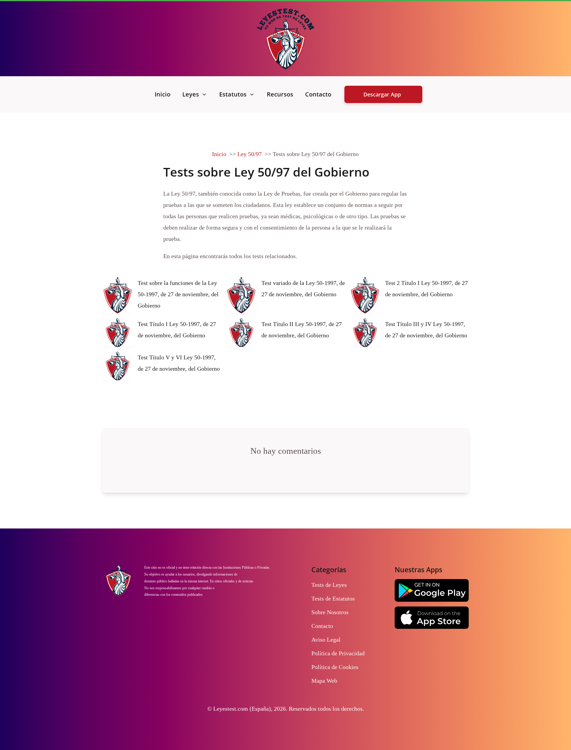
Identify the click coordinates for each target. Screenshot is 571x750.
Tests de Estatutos (333, 598)
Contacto (318, 94)
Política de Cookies (334, 667)
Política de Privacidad (338, 653)
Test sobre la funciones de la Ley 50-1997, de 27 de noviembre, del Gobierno (178, 294)
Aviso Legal (326, 639)
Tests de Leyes (329, 584)
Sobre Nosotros (330, 612)
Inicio (162, 94)
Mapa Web (324, 680)
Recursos (280, 94)
